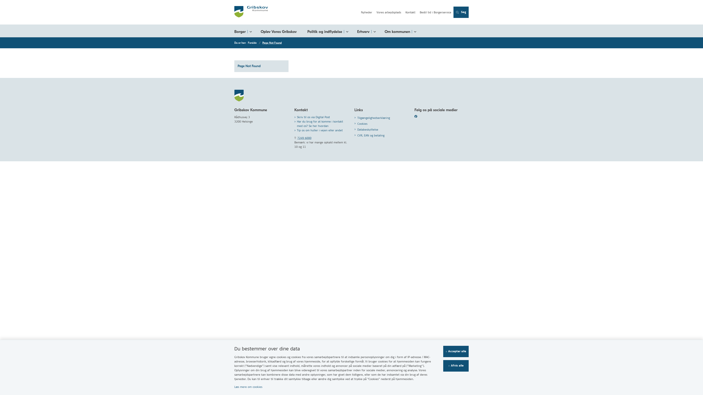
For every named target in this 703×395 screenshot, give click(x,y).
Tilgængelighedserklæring (373, 118)
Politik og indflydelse (324, 31)
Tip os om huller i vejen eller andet (320, 130)
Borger (240, 31)
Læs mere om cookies (248, 387)
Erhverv (363, 31)
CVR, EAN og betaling (370, 135)
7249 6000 (304, 138)
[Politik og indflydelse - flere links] (346, 31)
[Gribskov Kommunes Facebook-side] (420, 116)
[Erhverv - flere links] (374, 31)
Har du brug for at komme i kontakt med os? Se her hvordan (320, 124)
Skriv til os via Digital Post (313, 117)
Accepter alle (457, 351)
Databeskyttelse (367, 129)
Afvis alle (457, 365)
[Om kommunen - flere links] (414, 31)
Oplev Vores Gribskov (279, 31)
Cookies (362, 123)
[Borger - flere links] (250, 31)
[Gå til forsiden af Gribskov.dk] (296, 12)
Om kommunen (397, 31)
